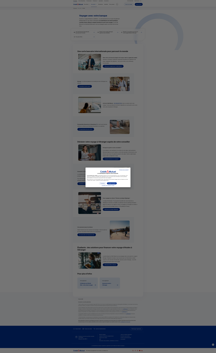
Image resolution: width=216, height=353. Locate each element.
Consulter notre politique (108, 185)
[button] (112, 183)
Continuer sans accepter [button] (123, 169)
